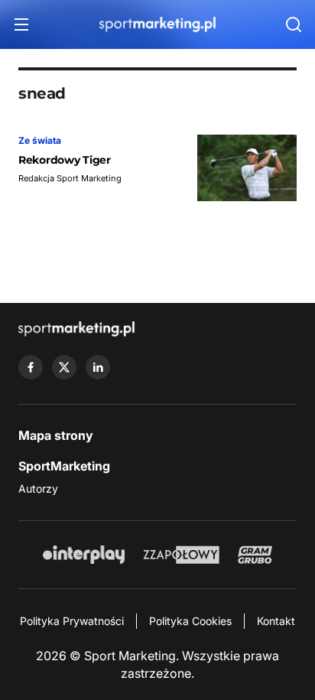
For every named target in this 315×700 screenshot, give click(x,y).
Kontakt (276, 620)
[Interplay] (83, 554)
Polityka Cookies (190, 620)
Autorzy (38, 488)
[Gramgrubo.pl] (254, 554)
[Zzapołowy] (181, 554)
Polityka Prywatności (72, 620)
